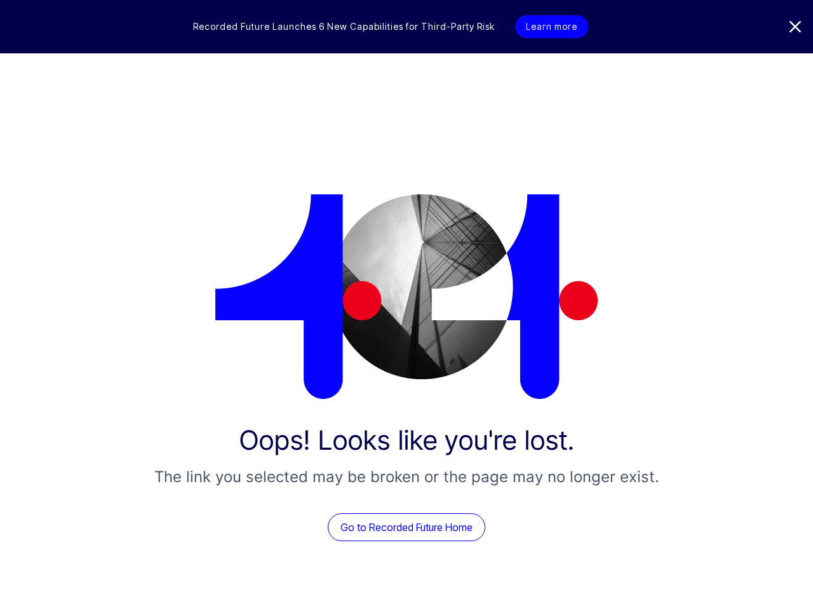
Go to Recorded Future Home (406, 527)
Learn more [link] (551, 26)
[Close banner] (795, 26)
